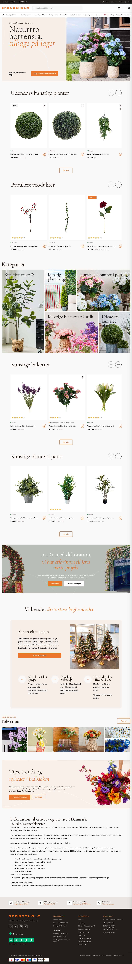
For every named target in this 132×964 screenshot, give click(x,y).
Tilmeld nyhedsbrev (20, 797)
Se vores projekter (40, 655)
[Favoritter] (125, 8)
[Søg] (34, 8)
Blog (112, 15)
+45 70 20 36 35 (22, 2)
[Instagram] (11, 926)
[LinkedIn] (21, 926)
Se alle (66, 170)
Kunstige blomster (12, 15)
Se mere (23, 311)
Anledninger (87, 15)
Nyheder (99, 15)
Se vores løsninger (74, 584)
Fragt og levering (83, 932)
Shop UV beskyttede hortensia (45, 74)
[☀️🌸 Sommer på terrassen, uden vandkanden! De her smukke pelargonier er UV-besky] (65, 739)
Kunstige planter (26, 15)
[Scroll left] (111, 93)
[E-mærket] (26, 926)
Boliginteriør (53, 15)
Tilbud (106, 15)
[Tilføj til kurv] (44, 154)
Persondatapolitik (98, 955)
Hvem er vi (81, 923)
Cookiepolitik (108, 955)
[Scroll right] (118, 93)
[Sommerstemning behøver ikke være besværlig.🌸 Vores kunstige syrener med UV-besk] (14, 739)
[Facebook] (16, 926)
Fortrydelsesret (118, 955)
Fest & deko (64, 15)
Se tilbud (38, 797)
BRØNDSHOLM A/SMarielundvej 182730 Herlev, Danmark (110, 928)
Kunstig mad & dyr (41, 15)
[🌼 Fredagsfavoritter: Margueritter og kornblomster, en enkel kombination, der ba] (117, 739)
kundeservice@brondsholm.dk (113, 920)
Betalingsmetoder (84, 929)
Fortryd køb (82, 945)
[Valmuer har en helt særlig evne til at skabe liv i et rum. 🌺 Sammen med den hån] (40, 739)
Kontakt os (55, 584)
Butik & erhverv (76, 15)
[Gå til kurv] (119, 8)
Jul (3, 15)
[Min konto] (129, 8)
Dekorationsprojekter (123, 15)
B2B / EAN (81, 935)
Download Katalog (84, 942)
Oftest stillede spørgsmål (86, 926)
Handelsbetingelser (85, 955)
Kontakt (80, 920)
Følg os (123, 721)
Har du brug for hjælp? (8, 2)
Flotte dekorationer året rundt (21, 23)
